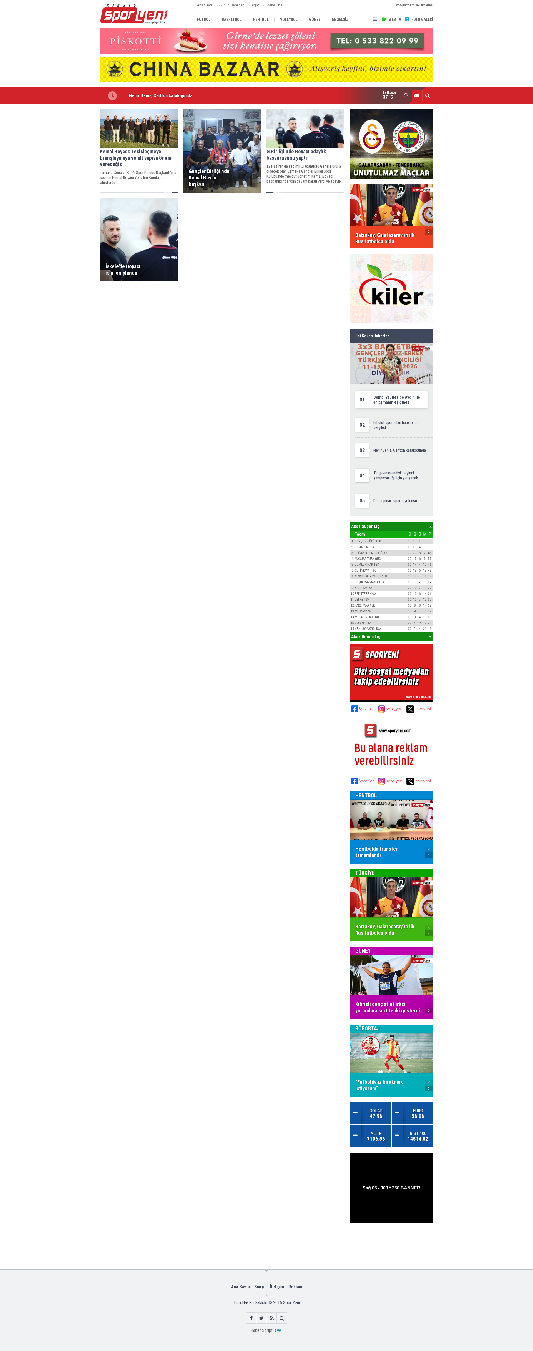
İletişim (277, 1286)
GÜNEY (363, 950)
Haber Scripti (261, 1330)
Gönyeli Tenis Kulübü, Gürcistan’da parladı (169, 98)
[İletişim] (417, 95)
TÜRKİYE (365, 873)
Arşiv (255, 5)
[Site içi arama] (427, 95)
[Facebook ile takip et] (251, 1318)
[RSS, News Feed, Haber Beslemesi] (271, 1318)
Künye (260, 1286)
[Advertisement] (72, 192)
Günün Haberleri (232, 5)
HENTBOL (366, 795)
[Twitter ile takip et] (261, 1318)
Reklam (295, 1286)
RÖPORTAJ (367, 1028)
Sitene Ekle (274, 5)
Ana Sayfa (205, 5)
